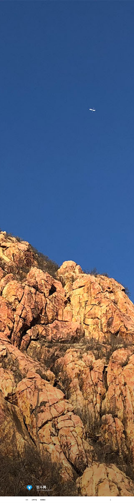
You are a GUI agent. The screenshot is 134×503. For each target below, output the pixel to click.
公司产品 (34, 500)
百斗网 (41, 487)
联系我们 (42, 500)
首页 (27, 500)
